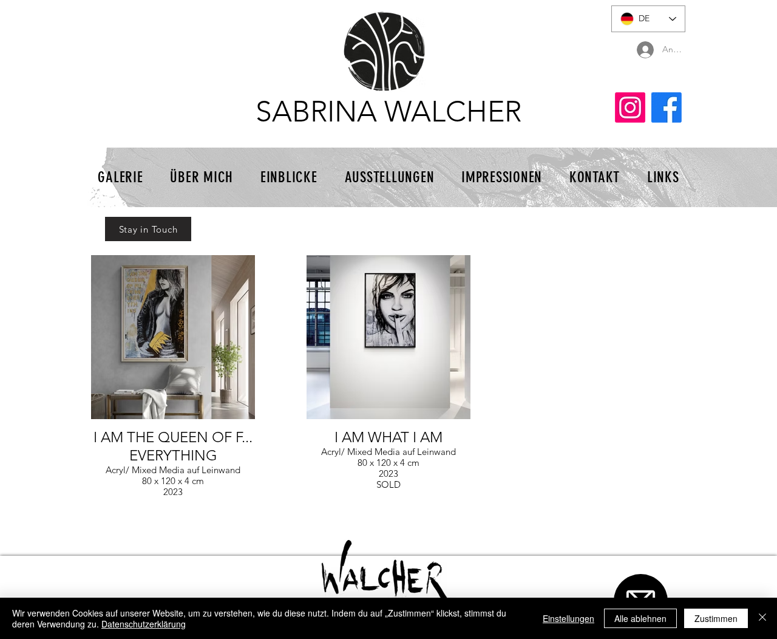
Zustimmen (716, 618)
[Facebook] (666, 107)
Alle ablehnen (640, 618)
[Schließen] (762, 618)
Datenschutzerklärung (143, 624)
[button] (148, 229)
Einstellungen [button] (568, 618)
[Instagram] (630, 107)
